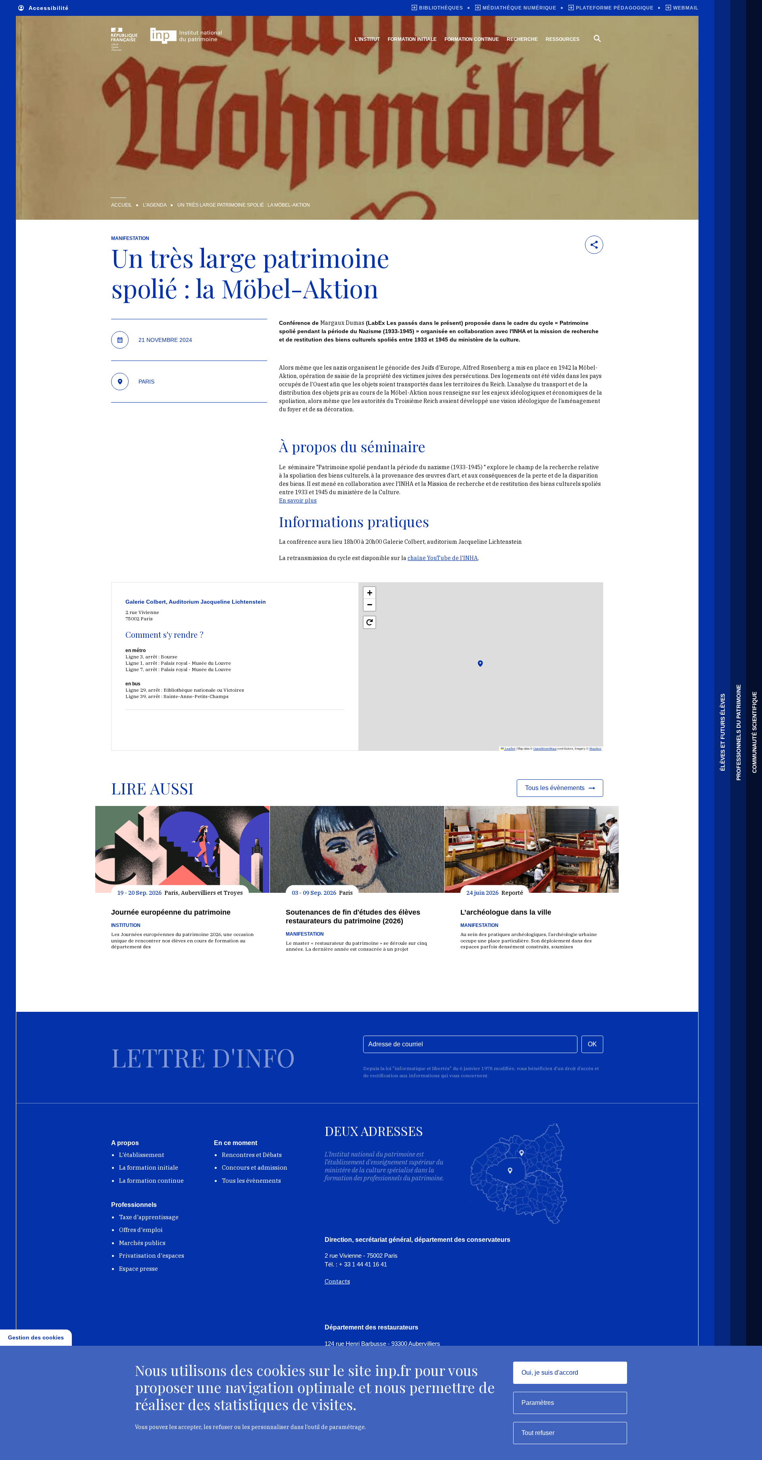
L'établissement (141, 1155)
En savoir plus (298, 500)
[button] (489, 674)
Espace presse (138, 1268)
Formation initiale (412, 39)
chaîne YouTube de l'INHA (443, 558)
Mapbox (595, 748)
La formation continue (151, 1180)
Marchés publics (142, 1243)
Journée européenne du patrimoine (171, 912)
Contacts (337, 1281)
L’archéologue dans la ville (505, 912)
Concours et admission (254, 1167)
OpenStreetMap (544, 748)
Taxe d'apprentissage (149, 1217)
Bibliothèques (441, 8)
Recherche (522, 39)
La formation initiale (148, 1167)
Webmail (685, 8)
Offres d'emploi (141, 1230)
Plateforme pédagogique (615, 8)
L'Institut (367, 39)
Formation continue (471, 39)
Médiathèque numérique (519, 8)
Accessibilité (49, 8)
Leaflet (509, 748)
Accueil (121, 205)
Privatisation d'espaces (151, 1255)
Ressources (562, 39)
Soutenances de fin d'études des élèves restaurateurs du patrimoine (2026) (353, 916)
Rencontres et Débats (252, 1155)
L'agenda (155, 205)
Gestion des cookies (36, 1337)
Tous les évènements (251, 1180)
